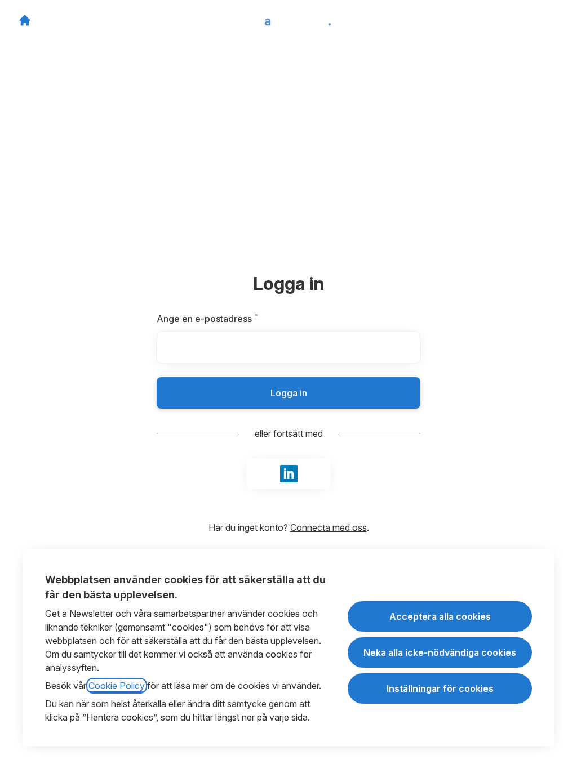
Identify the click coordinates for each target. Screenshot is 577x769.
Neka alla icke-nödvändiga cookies (439, 652)
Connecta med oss (328, 527)
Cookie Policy (116, 685)
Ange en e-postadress (234, 318)
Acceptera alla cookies (440, 616)
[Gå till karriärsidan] (25, 20)
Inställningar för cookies (440, 688)
